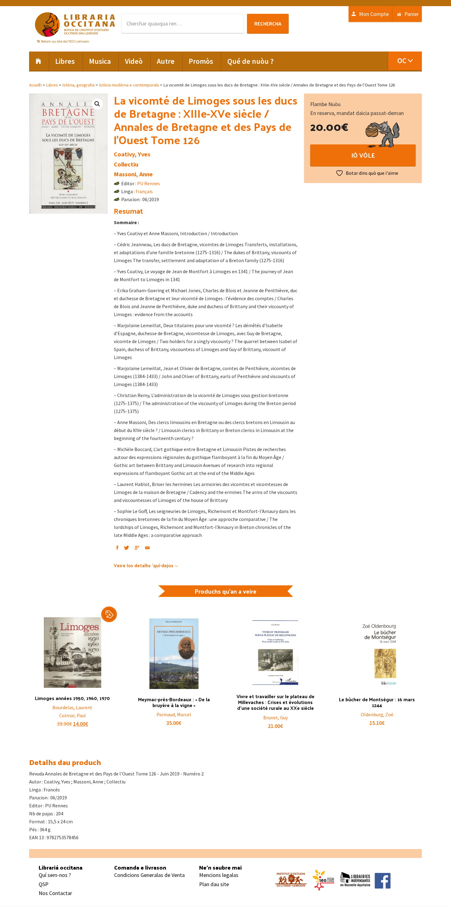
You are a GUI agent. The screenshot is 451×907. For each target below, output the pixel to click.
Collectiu (126, 164)
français (144, 191)
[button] (97, 103)
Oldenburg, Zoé (377, 714)
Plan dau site (214, 884)
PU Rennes (148, 183)
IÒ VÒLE (363, 155)
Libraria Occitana (75, 24)
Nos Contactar (55, 893)
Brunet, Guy (275, 717)
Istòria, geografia (78, 85)
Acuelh (35, 85)
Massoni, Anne (133, 174)
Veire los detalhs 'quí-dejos (143, 565)
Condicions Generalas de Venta (149, 874)
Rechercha (267, 23)
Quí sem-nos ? (55, 874)
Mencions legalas (218, 874)
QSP (43, 884)
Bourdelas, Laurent (72, 707)
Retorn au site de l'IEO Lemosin (65, 41)
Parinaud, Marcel (173, 714)
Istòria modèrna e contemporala (129, 85)
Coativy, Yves (132, 154)
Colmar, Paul (72, 715)
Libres (52, 85)
